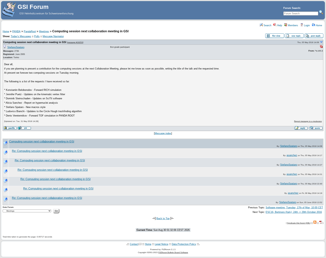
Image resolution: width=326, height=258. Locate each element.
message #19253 (75, 42)
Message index (163, 133)
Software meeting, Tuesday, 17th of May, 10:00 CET (294, 207)
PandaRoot (30, 31)
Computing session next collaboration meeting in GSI (34, 42)
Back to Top (163, 218)
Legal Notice (161, 244)
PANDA (16, 31)
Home (318, 25)
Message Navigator (53, 36)
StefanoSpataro (15, 47)
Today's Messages (21, 36)
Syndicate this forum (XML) (299, 223)
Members (292, 25)
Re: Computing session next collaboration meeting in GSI (47, 150)
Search (267, 25)
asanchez (292, 155)
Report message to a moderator (308, 121)
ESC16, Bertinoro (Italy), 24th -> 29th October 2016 (294, 212)
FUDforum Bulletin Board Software (173, 252)
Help (279, 25)
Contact (134, 244)
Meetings (44, 31)
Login (306, 25)
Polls (37, 36)
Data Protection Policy (184, 244)
